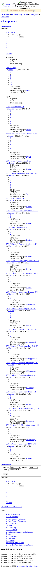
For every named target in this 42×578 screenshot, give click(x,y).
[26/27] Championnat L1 (15, 198)
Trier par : (25, 467)
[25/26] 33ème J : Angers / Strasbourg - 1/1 (21, 244)
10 (11, 82)
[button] (11, 32)
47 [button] (6, 51)
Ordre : (6, 469)
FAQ (26, 14)
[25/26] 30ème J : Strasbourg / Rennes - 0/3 (22, 292)
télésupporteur (31, 304)
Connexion (5, 17)
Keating (29, 240)
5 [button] (6, 47)
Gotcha (29, 269)
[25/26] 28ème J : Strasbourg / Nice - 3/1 (21, 309)
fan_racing (30, 388)
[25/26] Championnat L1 (15, 107)
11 (11, 84)
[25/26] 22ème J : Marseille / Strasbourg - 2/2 (22, 408)
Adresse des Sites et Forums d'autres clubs (21, 134)
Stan (27, 194)
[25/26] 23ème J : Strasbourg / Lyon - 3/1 (21, 392)
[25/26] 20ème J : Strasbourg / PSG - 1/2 (21, 444)
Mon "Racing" (11, 68)
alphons (11, 163)
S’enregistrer (34, 14)
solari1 (28, 130)
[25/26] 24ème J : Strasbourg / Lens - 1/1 (21, 375)
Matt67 (28, 91)
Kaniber (11, 109)
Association (5, 14)
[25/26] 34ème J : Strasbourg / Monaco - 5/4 (22, 211)
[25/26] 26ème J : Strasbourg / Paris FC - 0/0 (22, 346)
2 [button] (6, 41)
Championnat (9, 21)
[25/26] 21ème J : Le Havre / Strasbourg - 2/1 (22, 425)
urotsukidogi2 (31, 342)
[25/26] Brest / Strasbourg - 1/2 (17, 227)
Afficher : (6, 467)
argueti (10, 70)
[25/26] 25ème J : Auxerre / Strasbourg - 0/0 (22, 363)
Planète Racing (16, 14)
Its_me (28, 404)
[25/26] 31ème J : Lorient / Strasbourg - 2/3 (21, 273)
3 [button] (6, 43)
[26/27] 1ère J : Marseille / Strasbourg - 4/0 (21, 173)
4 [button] (6, 45)
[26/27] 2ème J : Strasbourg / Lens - (19, 161)
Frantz (10, 136)
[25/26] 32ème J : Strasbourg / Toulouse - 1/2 (22, 261)
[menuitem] (23, 566)
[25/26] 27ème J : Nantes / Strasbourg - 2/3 (21, 329)
